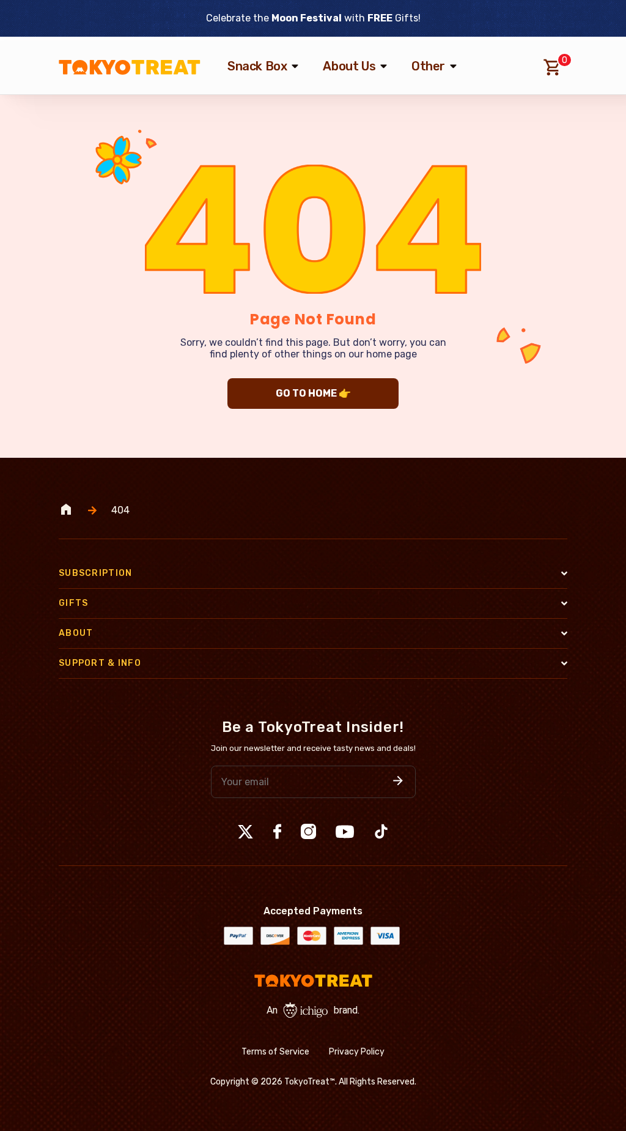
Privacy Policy (357, 1052)
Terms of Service (275, 1052)
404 (120, 510)
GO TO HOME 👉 (313, 393)
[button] (398, 782)
